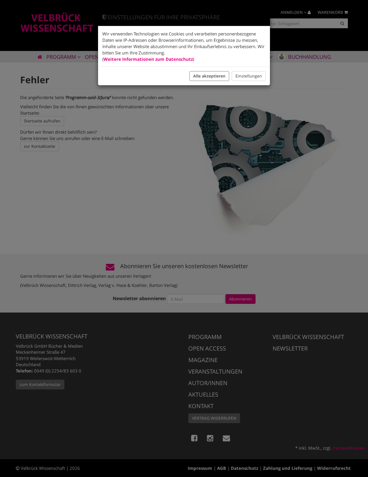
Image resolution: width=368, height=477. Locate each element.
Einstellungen (248, 76)
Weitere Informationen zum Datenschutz (148, 59)
